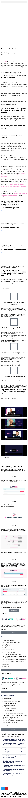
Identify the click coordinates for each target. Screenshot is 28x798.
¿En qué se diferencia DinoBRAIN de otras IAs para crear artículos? (14, 740)
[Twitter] (3, 788)
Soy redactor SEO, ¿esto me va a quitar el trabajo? (13, 774)
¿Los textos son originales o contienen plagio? (12, 756)
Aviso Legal (4, 781)
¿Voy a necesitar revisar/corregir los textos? (14, 765)
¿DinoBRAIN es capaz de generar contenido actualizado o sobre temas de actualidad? (13, 745)
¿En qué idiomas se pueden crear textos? (14, 752)
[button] (14, 2)
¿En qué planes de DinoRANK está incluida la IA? (13, 770)
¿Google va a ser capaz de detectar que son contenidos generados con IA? (12, 761)
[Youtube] (6, 788)
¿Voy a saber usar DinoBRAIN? (12, 749)
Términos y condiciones (15, 781)
